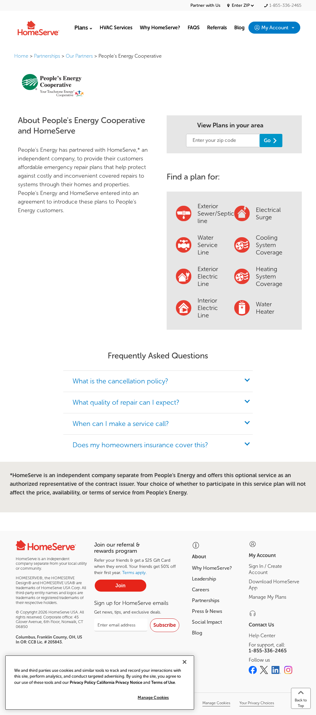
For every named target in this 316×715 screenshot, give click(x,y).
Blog (197, 633)
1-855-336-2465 (268, 651)
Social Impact (207, 622)
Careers (200, 590)
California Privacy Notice (119, 682)
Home (21, 56)
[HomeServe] (39, 27)
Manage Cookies (153, 697)
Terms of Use (163, 682)
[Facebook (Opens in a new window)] (253, 670)
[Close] (184, 662)
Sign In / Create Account (265, 569)
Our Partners (79, 56)
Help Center (262, 636)
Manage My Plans (267, 597)
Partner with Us (205, 5)
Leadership (204, 579)
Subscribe (164, 625)
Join (120, 586)
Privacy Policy (83, 682)
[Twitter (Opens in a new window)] (264, 670)
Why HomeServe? (212, 568)
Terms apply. (134, 572)
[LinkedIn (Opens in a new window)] (276, 670)
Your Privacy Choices (256, 703)
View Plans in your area (230, 125)
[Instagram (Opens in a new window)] (288, 670)
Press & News (207, 611)
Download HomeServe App (274, 585)
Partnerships (47, 56)
